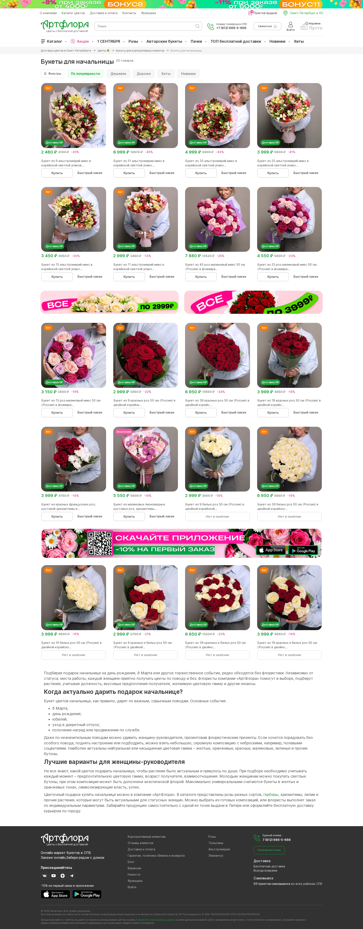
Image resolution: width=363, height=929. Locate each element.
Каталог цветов (73, 13)
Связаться (265, 26)
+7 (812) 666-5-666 (231, 28)
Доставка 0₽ (54, 142)
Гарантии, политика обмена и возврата (156, 855)
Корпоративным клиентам (147, 836)
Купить (57, 173)
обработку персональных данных (156, 919)
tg (71, 875)
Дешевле (118, 74)
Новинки (277, 41)
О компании (48, 13)
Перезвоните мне (269, 850)
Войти (132, 887)
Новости (134, 874)
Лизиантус (216, 855)
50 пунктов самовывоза (272, 883)
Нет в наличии (217, 516)
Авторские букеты (164, 41)
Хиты (299, 41)
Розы (133, 41)
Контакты (129, 13)
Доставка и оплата (103, 13)
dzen (62, 875)
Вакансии (134, 868)
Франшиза (148, 13)
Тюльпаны (215, 843)
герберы (270, 794)
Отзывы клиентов (140, 843)
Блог (131, 862)
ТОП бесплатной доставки (235, 41)
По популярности (85, 74)
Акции (83, 41)
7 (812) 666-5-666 (277, 840)
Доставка (262, 861)
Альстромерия (219, 849)
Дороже (144, 74)
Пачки (196, 41)
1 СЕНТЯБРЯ (108, 41)
